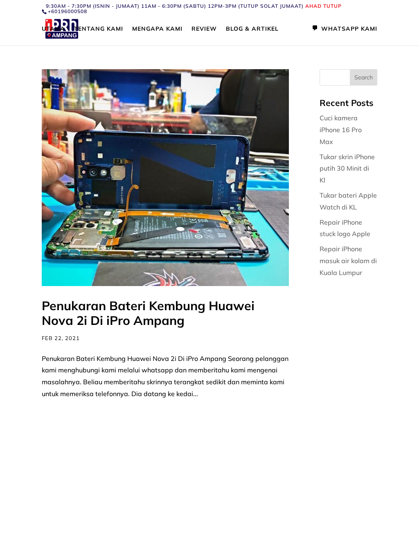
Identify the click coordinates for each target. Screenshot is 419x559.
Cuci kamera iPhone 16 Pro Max (341, 130)
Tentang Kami (98, 29)
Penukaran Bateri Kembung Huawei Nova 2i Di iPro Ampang (148, 313)
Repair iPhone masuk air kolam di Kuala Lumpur (348, 261)
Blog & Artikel (252, 29)
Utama (53, 29)
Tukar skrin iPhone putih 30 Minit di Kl (347, 169)
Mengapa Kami (157, 29)
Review (204, 29)
